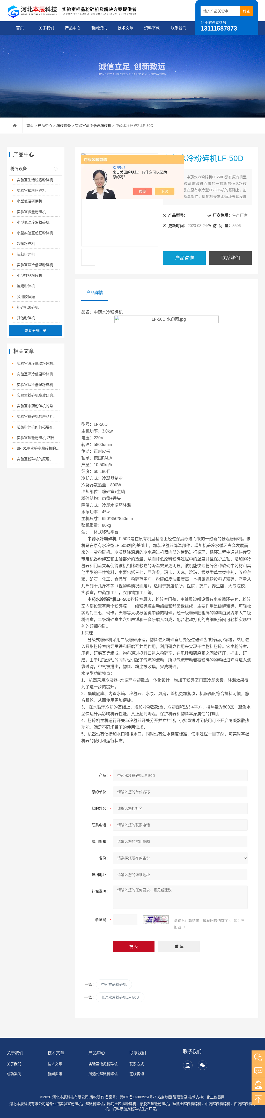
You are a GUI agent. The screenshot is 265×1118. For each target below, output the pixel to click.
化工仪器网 (216, 1097)
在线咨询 (136, 1074)
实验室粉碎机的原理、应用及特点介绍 (38, 459)
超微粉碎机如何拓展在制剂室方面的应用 (38, 427)
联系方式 (136, 1064)
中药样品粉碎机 (114, 984)
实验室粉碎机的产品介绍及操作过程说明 (38, 416)
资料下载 (152, 28)
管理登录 (180, 1097)
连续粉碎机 (26, 286)
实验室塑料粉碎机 (31, 190)
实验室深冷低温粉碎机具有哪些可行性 (38, 385)
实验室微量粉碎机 (31, 212)
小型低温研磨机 (29, 201)
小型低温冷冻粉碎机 (33, 222)
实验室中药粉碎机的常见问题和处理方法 (38, 406)
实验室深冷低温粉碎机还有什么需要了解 (38, 374)
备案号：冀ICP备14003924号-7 (130, 1097)
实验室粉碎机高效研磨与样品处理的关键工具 (38, 395)
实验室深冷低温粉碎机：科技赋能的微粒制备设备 (38, 363)
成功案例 (14, 1074)
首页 (20, 28)
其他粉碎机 (26, 318)
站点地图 (164, 1097)
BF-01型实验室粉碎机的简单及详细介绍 (38, 448)
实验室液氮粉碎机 (103, 1064)
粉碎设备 (63, 125)
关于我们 (46, 28)
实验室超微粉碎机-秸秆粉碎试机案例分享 (38, 438)
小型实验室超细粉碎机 (35, 233)
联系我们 (178, 28)
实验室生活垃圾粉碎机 (35, 180)
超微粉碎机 (26, 244)
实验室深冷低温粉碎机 (93, 125)
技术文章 (125, 28)
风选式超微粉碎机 (103, 1074)
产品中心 (72, 28)
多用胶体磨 (26, 297)
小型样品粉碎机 (29, 275)
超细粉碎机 (26, 254)
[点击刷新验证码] (156, 919)
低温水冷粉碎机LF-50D (120, 997)
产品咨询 (184, 258)
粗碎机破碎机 (28, 307)
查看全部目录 (35, 330)
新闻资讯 (99, 28)
